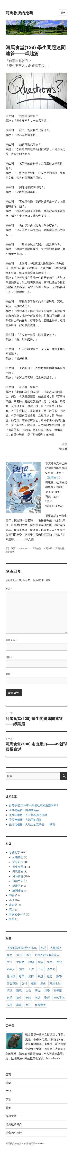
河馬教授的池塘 (19, 12)
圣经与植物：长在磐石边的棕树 (28, 815)
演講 (9, 990)
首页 (8, 1074)
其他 (11, 900)
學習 (59, 962)
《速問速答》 (53, 477)
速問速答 (47, 548)
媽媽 (40, 962)
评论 (9, 588)
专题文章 (14, 852)
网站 (8, 674)
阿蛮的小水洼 (17, 914)
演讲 (11, 909)
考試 (37, 997)
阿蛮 (13, 548)
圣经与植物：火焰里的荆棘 (25, 819)
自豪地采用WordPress (34, 1143)
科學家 (58, 990)
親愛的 (16, 885)
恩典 (21, 976)
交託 (43, 948)
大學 (9, 962)
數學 (59, 976)
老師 (28, 997)
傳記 (28, 955)
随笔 (11, 919)
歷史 (43, 983)
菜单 (63, 12)
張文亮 (51, 969)
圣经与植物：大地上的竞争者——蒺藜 (32, 824)
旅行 (24, 983)
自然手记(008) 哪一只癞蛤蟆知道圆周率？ (34, 805)
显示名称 (11, 640)
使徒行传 (17, 862)
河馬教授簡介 (14, 1124)
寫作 (21, 969)
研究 (37, 990)
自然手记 (17, 881)
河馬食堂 (59, 548)
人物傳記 (17, 857)
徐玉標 (11, 976)
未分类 (13, 904)
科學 (47, 990)
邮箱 (9, 657)
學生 (49, 962)
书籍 (11, 895)
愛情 (31, 976)
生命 (28, 990)
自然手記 (59, 997)
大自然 (20, 962)
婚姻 (31, 962)
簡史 (19, 997)
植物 (33, 983)
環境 (19, 990)
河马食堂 (36, 548)
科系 (9, 997)
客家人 (11, 969)
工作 (31, 969)
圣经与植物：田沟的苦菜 (24, 810)
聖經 (47, 997)
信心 (19, 955)
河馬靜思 (17, 871)
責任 (28, 1005)
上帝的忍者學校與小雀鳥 (22, 948)
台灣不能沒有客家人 (47, 955)
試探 (9, 1005)
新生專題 (12, 983)
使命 (9, 955)
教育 (49, 976)
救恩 (40, 976)
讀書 (19, 1005)
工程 (40, 969)
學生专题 (17, 866)
